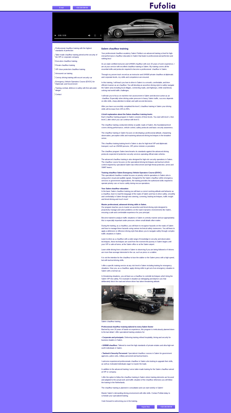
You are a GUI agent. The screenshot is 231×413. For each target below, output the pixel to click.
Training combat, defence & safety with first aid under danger (76, 89)
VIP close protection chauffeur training (70, 69)
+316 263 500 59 (82, 8)
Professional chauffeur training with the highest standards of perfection (73, 49)
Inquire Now (145, 407)
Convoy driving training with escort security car (73, 78)
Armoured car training (63, 73)
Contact (58, 94)
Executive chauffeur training (66, 61)
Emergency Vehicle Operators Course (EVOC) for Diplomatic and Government (75, 83)
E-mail (61, 8)
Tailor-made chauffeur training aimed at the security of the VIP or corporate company (76, 56)
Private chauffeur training (65, 65)
